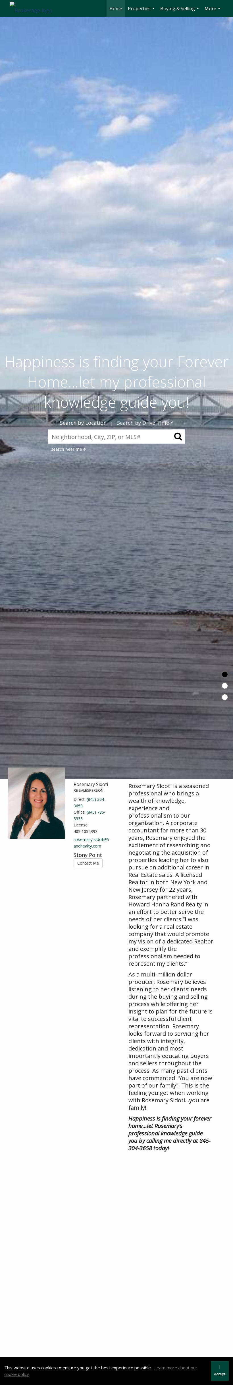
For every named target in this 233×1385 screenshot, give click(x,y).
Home (115, 8)
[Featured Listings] (224, 686)
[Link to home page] (34, 8)
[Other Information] (224, 697)
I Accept (219, 1370)
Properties (142, 11)
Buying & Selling (180, 11)
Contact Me (88, 863)
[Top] (224, 674)
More (213, 11)
